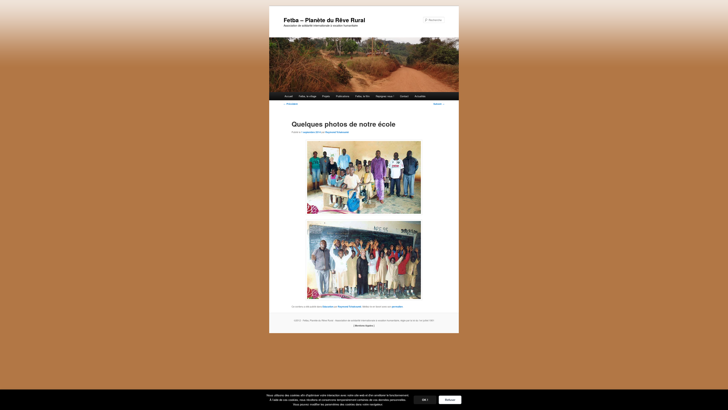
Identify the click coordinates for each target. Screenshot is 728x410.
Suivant (438, 104)
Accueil (289, 96)
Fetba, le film (362, 96)
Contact (404, 96)
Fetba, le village (307, 96)
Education (327, 306)
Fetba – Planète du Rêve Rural (324, 20)
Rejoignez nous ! (385, 96)
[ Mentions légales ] (364, 325)
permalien (397, 306)
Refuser (450, 399)
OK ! (425, 399)
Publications (342, 96)
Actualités (420, 96)
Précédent (291, 104)
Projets (326, 96)
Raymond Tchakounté (337, 132)
